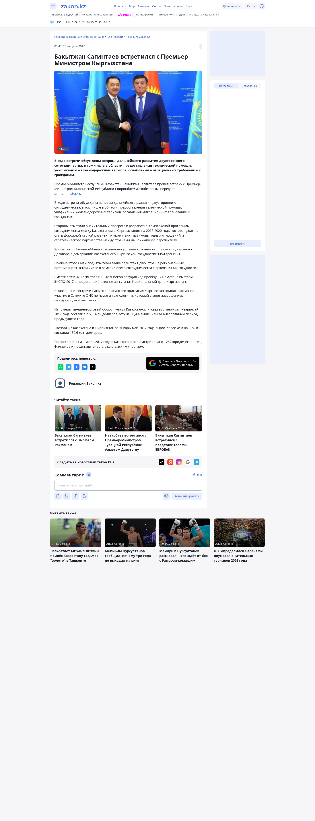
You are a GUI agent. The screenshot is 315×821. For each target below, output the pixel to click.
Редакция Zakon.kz (138, 36)
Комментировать (186, 496)
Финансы (143, 6)
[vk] (84, 367)
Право (189, 6)
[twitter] (92, 367)
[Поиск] (261, 6)
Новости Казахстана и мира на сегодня (79, 36)
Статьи (156, 6)
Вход (199, 474)
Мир (132, 6)
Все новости (115, 36)
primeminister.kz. (67, 193)
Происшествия (173, 6)
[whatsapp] (60, 367)
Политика (120, 6)
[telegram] (68, 367)
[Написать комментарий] (128, 485)
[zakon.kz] (73, 6)
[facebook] (76, 367)
